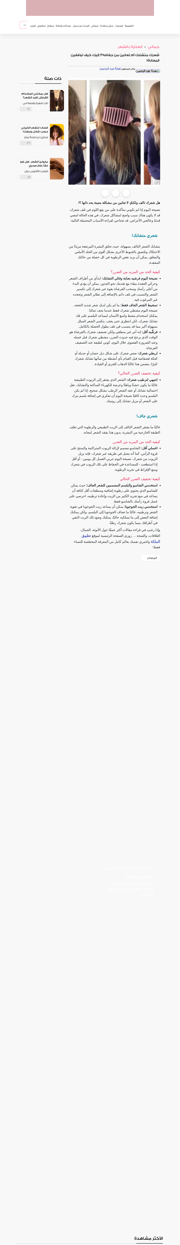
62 (28, 109)
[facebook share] (105, 193)
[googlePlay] (115, 12)
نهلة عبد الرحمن (110, 68)
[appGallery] (102, 12)
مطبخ (50, 26)
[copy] (126, 193)
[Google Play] (116, 906)
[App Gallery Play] (139, 921)
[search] (28, 25)
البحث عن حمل (81, 26)
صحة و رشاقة (63, 26)
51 (29, 177)
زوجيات (119, 26)
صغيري (41, 26)
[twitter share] (115, 193)
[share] (45, 109)
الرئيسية (129, 26)
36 (28, 143)
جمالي (94, 26)
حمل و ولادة (106, 26)
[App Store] (139, 906)
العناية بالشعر (130, 47)
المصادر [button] (152, 558)
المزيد (32, 26)
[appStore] (129, 12)
